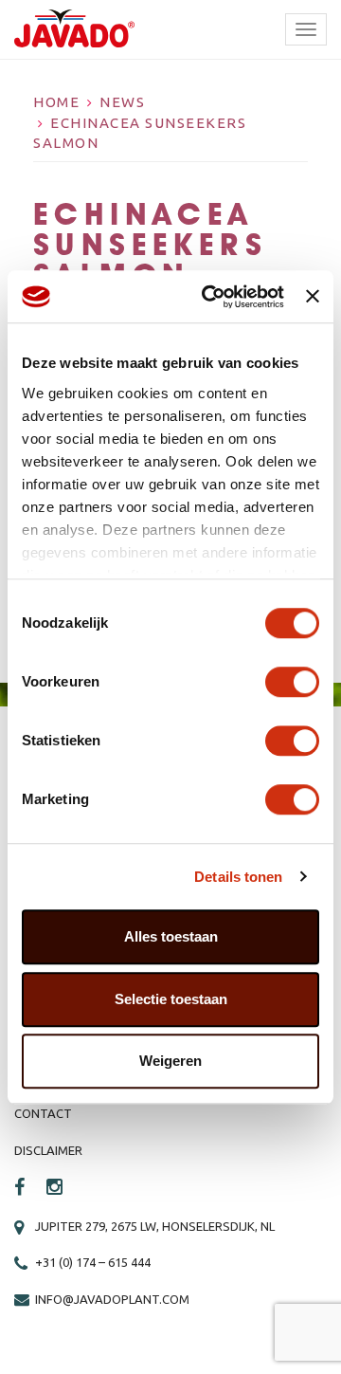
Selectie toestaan (171, 999)
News (122, 102)
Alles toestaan (171, 936)
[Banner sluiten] (312, 296)
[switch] (292, 682)
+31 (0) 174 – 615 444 (93, 1262)
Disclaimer (48, 1150)
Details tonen (238, 877)
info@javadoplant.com (112, 1299)
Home (56, 102)
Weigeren (170, 1061)
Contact (43, 1113)
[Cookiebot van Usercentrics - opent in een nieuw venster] (210, 296)
